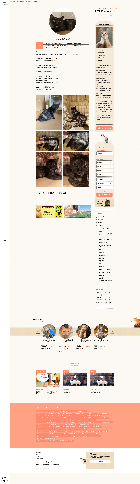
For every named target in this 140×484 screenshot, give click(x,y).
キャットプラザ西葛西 (104, 269)
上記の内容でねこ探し (106, 194)
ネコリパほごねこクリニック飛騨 (83, 413)
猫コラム (100, 222)
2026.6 (99, 295)
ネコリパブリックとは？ (49, 411)
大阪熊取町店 (102, 266)
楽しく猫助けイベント (42, 436)
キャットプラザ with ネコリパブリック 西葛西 (47, 422)
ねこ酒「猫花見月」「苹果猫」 (79, 431)
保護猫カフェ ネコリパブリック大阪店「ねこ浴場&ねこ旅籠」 (59, 413)
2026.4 (99, 297)
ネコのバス (101, 275)
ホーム (12, 1)
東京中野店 (101, 261)
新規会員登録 (56, 464)
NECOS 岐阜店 (81, 422)
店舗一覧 (39, 413)
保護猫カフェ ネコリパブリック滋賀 (66, 415)
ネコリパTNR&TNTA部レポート (106, 246)
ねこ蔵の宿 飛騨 (70, 420)
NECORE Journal (18, 1)
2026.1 (107, 299)
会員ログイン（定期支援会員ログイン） (44, 464)
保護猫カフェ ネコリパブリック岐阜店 (46, 415)
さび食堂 (101, 278)
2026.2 (99, 299)
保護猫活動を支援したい (56, 424)
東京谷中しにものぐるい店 (105, 239)
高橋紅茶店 (70, 433)
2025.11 (108, 302)
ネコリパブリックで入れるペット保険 (76, 428)
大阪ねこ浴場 (102, 252)
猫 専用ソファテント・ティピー (98, 431)
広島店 (100, 263)
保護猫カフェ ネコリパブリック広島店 (86, 420)
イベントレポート (102, 219)
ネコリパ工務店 (81, 433)
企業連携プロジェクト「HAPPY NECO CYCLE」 (48, 431)
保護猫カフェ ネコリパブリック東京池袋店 (97, 417)
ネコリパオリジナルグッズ (67, 436)
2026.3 (107, 297)
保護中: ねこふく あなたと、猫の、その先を (89, 426)
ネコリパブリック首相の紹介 (64, 411)
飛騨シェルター (103, 242)
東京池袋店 (101, 258)
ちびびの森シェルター (104, 228)
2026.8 (99, 292)
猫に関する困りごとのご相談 (69, 426)
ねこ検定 (65, 431)
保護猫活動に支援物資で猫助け (87, 424)
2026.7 (107, 292)
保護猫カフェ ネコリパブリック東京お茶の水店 (74, 417)
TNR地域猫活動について (79, 411)
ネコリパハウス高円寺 (104, 272)
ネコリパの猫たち (26, 1)
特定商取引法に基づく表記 (66, 440)
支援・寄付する (100, 461)
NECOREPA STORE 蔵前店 (68, 422)
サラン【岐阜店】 (34, 1)
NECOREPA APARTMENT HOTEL (45, 438)
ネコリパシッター (61, 428)
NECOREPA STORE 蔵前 (105, 280)
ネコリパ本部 (101, 217)
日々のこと (100, 225)
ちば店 (100, 236)
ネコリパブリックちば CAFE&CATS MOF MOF (48, 417)
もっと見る (99, 307)
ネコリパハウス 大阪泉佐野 (100, 413)
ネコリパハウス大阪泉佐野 (105, 234)
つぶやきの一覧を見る (106, 128)
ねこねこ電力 (93, 433)
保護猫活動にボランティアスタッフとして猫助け (48, 426)
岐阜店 (100, 249)
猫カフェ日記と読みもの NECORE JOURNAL (88, 436)
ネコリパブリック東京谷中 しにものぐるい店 (89, 415)
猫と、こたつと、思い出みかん (44, 433)
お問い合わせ (40, 440)
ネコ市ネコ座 (54, 436)
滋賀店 (100, 231)
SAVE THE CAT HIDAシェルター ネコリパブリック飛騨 (50, 420)
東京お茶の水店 (103, 255)
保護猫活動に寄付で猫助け (71, 424)
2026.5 (107, 295)
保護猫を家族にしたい (42, 424)
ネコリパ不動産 (60, 433)
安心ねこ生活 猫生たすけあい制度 (45, 428)
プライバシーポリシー (52, 440)
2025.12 (99, 302)
